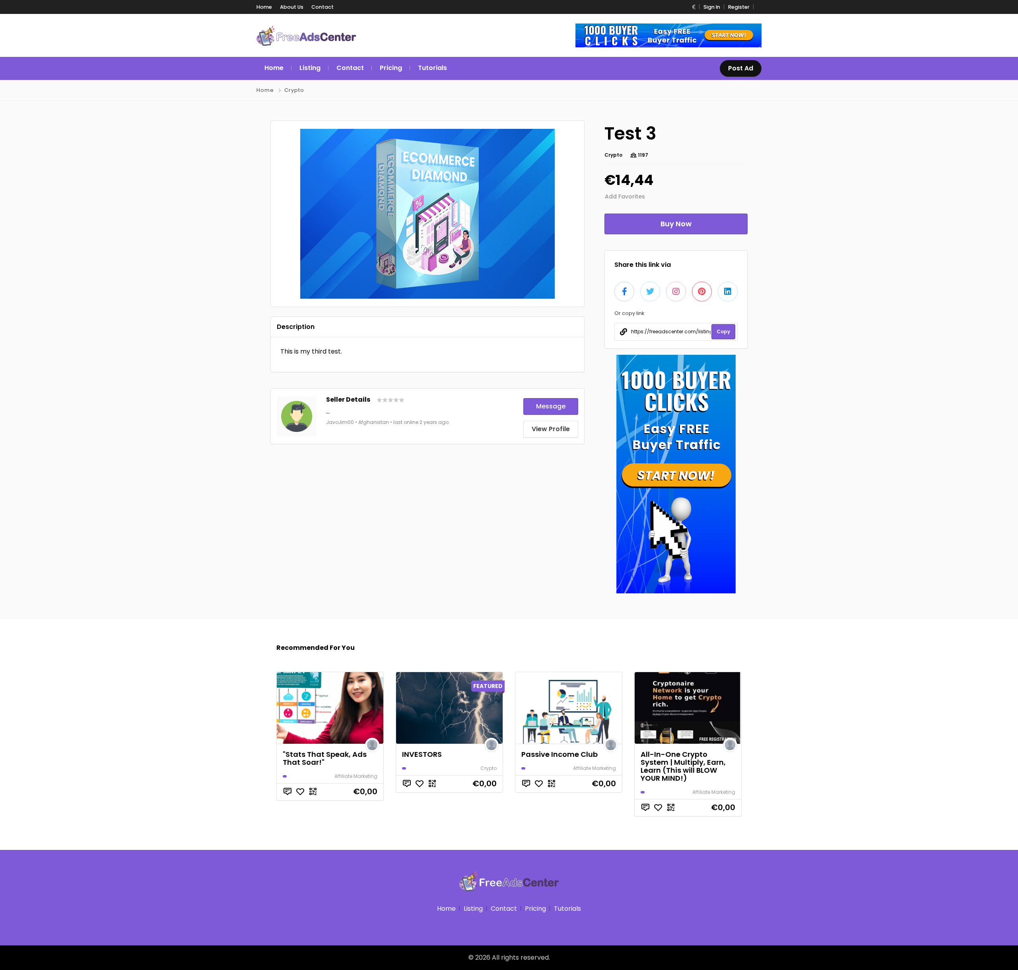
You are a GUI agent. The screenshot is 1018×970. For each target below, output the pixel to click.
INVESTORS (422, 754)
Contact (322, 7)
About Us (291, 7)
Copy (723, 331)
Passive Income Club (559, 754)
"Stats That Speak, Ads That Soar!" (325, 758)
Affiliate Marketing (355, 776)
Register (739, 7)
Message (550, 406)
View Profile (551, 428)
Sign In (711, 7)
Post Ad (740, 68)
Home (264, 7)
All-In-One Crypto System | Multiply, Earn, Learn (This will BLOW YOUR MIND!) (683, 766)
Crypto (294, 90)
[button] (694, 7)
